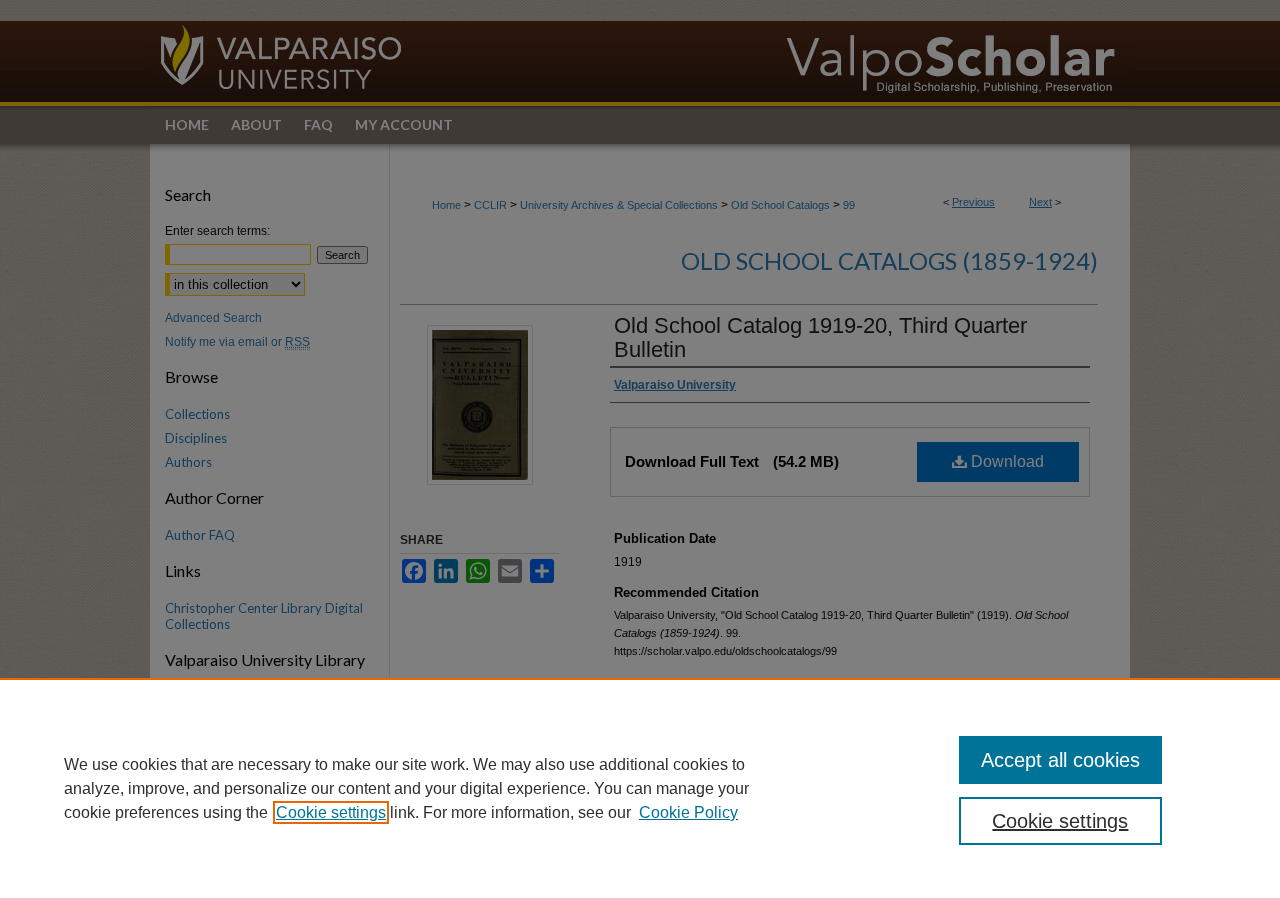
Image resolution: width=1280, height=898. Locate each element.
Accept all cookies (1060, 760)
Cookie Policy (688, 812)
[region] (640, 788)
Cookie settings (331, 812)
